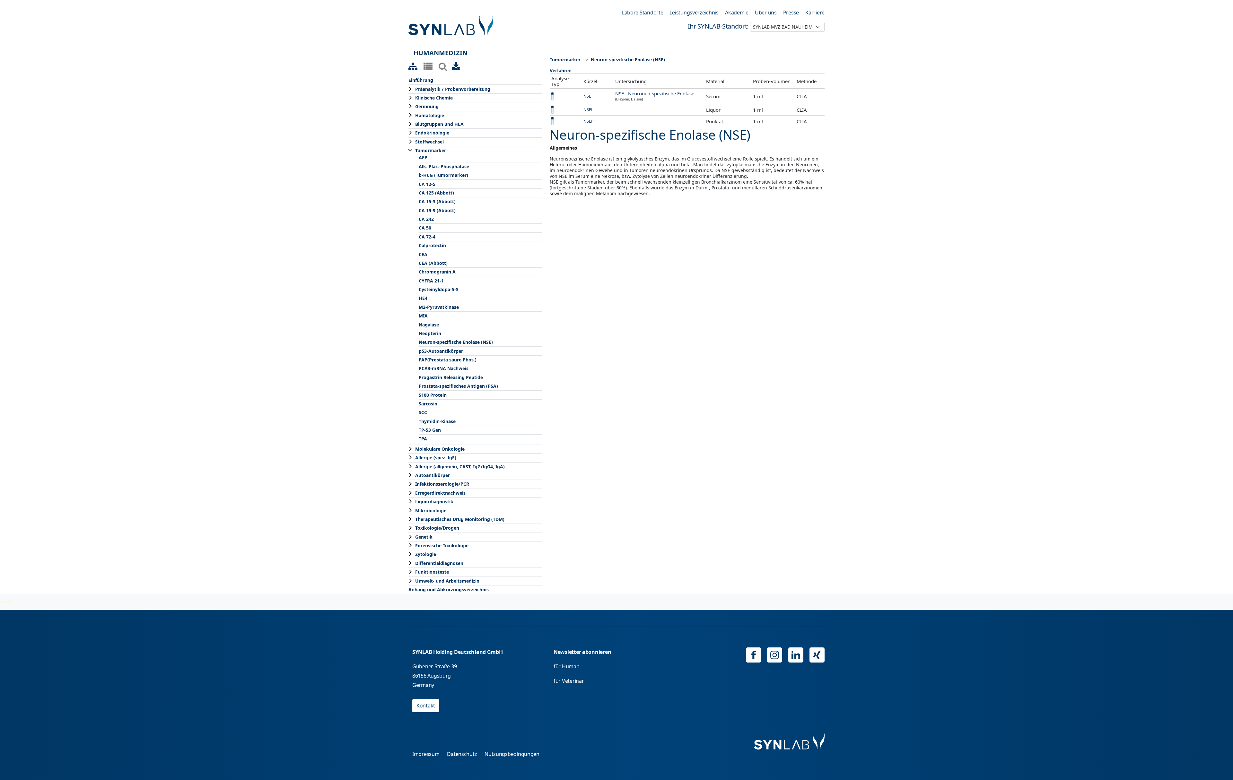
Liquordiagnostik (434, 501)
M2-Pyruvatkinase (439, 307)
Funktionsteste (432, 572)
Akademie (736, 12)
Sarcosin (428, 404)
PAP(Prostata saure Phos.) (448, 360)
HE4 (423, 298)
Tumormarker (430, 150)
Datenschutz (462, 754)
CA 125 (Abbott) (436, 193)
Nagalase (429, 325)
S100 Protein (433, 395)
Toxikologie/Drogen (437, 528)
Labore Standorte (642, 12)
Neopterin (430, 333)
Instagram (774, 655)
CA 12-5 (427, 184)
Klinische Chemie (434, 98)
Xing (817, 655)
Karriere (815, 12)
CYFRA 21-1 (431, 281)
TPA (423, 439)
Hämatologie (429, 115)
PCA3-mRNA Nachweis (443, 368)
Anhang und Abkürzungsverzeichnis (448, 589)
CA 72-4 (427, 237)
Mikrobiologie (430, 510)
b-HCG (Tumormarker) (443, 175)
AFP (423, 157)
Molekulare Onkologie (440, 449)
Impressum (426, 754)
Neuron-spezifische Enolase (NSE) (456, 342)
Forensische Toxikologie (441, 545)
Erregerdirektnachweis (440, 493)
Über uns (766, 12)
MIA (423, 316)
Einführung (420, 80)
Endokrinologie (432, 133)
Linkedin (796, 655)
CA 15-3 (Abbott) (437, 201)
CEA (423, 254)
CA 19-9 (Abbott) (437, 210)
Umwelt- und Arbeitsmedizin (447, 581)
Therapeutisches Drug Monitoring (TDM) (459, 519)
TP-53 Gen (430, 430)
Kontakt (425, 705)
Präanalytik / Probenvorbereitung (452, 89)
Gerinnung (427, 106)
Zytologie (425, 554)
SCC (423, 412)
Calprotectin (432, 245)
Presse (791, 12)
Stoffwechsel (429, 142)
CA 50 (425, 228)
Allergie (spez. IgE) (435, 458)
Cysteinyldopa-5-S (439, 289)
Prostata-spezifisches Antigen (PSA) (458, 386)
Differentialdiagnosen (439, 563)
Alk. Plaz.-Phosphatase (444, 166)
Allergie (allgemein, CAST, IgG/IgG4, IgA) (460, 467)
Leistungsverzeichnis (694, 12)
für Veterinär (569, 680)
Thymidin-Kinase (437, 421)
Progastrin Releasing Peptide (451, 377)
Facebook (753, 655)
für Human (567, 666)
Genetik (424, 537)
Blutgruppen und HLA (439, 124)
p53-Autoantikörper (441, 351)
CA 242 (426, 219)
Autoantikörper (432, 475)
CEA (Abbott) (433, 263)
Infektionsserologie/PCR (442, 484)
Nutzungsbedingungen (512, 754)
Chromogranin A (437, 272)
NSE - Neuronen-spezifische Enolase (654, 93)
